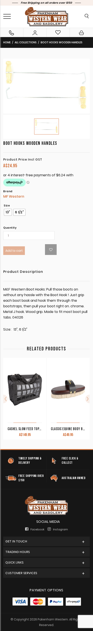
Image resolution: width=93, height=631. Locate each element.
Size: (7, 329)
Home (7, 42)
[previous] (5, 399)
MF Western (13, 196)
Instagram (60, 529)
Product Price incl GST (22, 159)
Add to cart (14, 250)
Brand (8, 191)
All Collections (26, 42)
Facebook (37, 529)
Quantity (9, 227)
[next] (87, 399)
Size (7, 205)
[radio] (8, 212)
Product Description (23, 272)
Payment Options (46, 590)
